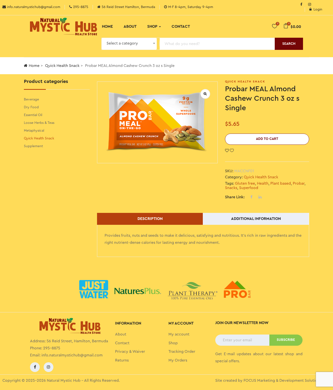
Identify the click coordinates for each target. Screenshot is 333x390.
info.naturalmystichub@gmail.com (72, 355)
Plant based (280, 183)
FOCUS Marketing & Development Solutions (282, 380)
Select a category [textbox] (122, 43)
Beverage (31, 99)
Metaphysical (34, 130)
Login (317, 9)
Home (107, 26)
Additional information (256, 219)
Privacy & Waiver (130, 352)
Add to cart (267, 139)
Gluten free (245, 183)
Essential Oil (33, 115)
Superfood (248, 188)
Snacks (231, 188)
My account (178, 334)
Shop (152, 26)
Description (150, 219)
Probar (298, 183)
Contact (181, 26)
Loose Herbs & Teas (39, 123)
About (130, 26)
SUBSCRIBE (286, 340)
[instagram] (309, 4)
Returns (122, 360)
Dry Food (31, 107)
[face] (301, 4)
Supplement (33, 146)
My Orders (177, 360)
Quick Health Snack (62, 66)
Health (262, 183)
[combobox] (129, 44)
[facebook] (35, 367)
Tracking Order (181, 352)
